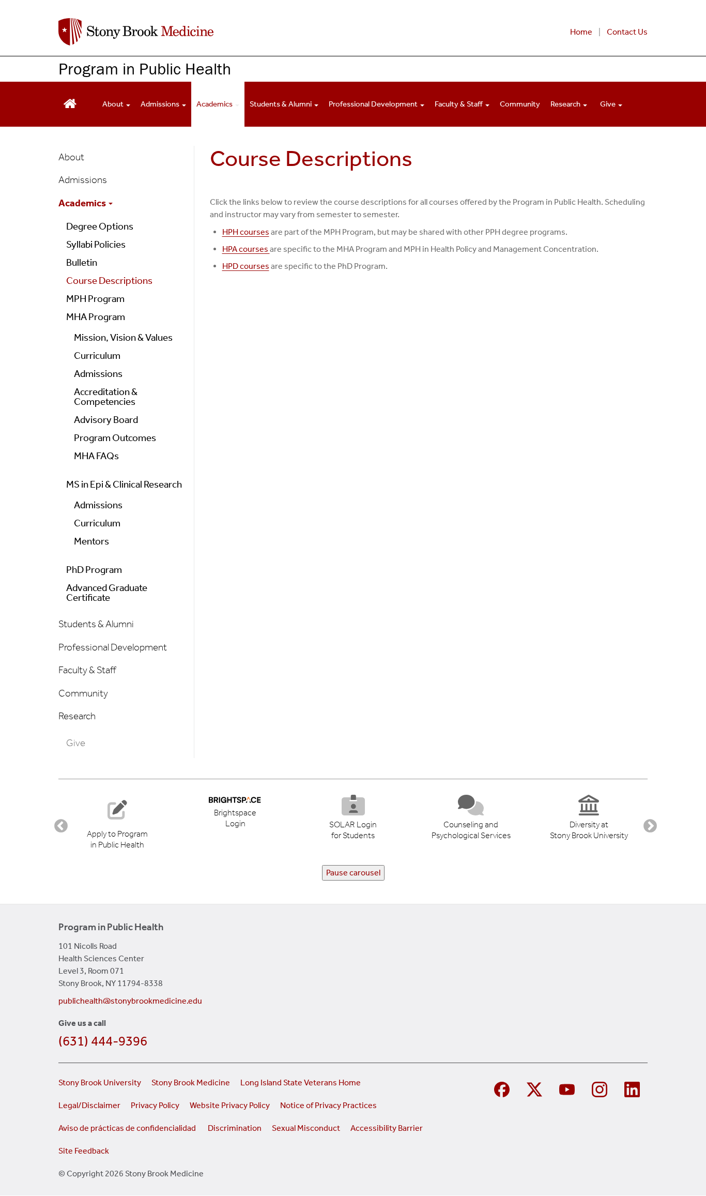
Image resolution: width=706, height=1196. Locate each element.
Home (581, 32)
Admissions (161, 104)
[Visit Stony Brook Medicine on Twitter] (535, 1088)
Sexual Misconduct (306, 1128)
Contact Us (627, 32)
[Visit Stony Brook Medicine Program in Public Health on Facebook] (503, 1088)
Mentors (91, 541)
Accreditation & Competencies (105, 396)
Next (647, 824)
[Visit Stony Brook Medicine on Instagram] (601, 1088)
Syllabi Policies (96, 244)
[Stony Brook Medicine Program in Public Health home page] (227, 32)
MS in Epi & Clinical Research (124, 484)
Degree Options (99, 226)
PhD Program (94, 570)
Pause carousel (353, 872)
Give (608, 104)
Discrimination (235, 1128)
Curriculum (97, 355)
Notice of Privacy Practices (328, 1105)
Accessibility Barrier (386, 1128)
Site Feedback (83, 1151)
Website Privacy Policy (230, 1105)
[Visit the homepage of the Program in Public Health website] (70, 103)
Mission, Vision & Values (123, 337)
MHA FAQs (96, 456)
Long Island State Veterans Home (300, 1082)
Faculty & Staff (459, 104)
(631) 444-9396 (102, 1041)
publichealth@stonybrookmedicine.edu (130, 1001)
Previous (58, 824)
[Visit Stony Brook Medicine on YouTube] (568, 1088)
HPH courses (245, 232)
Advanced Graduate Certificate (106, 592)
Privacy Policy (155, 1105)
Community (520, 104)
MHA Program (95, 317)
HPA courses (246, 249)
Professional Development (374, 104)
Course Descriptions (109, 280)
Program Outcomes (115, 438)
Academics (215, 104)
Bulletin (81, 262)
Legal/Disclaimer (89, 1105)
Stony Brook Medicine (190, 1082)
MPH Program (95, 299)
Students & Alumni (281, 104)
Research (566, 104)
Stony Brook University (99, 1082)
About (113, 104)
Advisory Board (106, 420)
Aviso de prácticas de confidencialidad (127, 1128)
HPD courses (245, 266)
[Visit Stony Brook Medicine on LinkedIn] (633, 1088)
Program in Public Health (144, 68)
